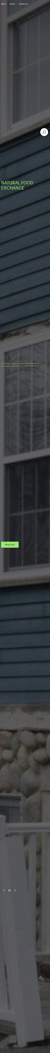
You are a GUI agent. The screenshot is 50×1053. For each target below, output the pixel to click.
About (12, 4)
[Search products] (44, 132)
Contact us (23, 4)
